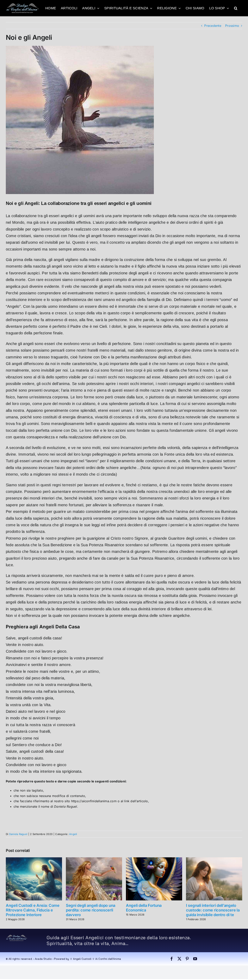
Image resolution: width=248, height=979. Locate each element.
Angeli (73, 834)
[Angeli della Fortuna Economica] (154, 859)
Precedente (212, 26)
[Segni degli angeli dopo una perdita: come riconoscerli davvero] (94, 859)
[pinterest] (187, 959)
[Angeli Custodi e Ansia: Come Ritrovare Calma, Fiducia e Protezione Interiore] (34, 859)
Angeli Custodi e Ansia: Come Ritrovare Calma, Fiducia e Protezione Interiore (32, 910)
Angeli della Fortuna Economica (144, 907)
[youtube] (195, 959)
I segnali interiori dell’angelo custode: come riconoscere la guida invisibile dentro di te (213, 910)
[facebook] (172, 959)
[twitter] (179, 959)
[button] (235, 8)
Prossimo (232, 26)
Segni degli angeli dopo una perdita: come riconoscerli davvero (90, 910)
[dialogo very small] (17, 936)
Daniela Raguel (18, 834)
